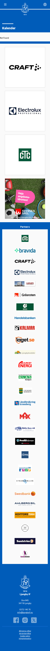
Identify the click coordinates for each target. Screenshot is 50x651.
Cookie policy (25, 636)
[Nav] (5, 4)
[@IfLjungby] (34, 620)
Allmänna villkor (25, 631)
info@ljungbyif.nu (25, 612)
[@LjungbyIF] (25, 620)
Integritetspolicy (25, 639)
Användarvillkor (25, 634)
